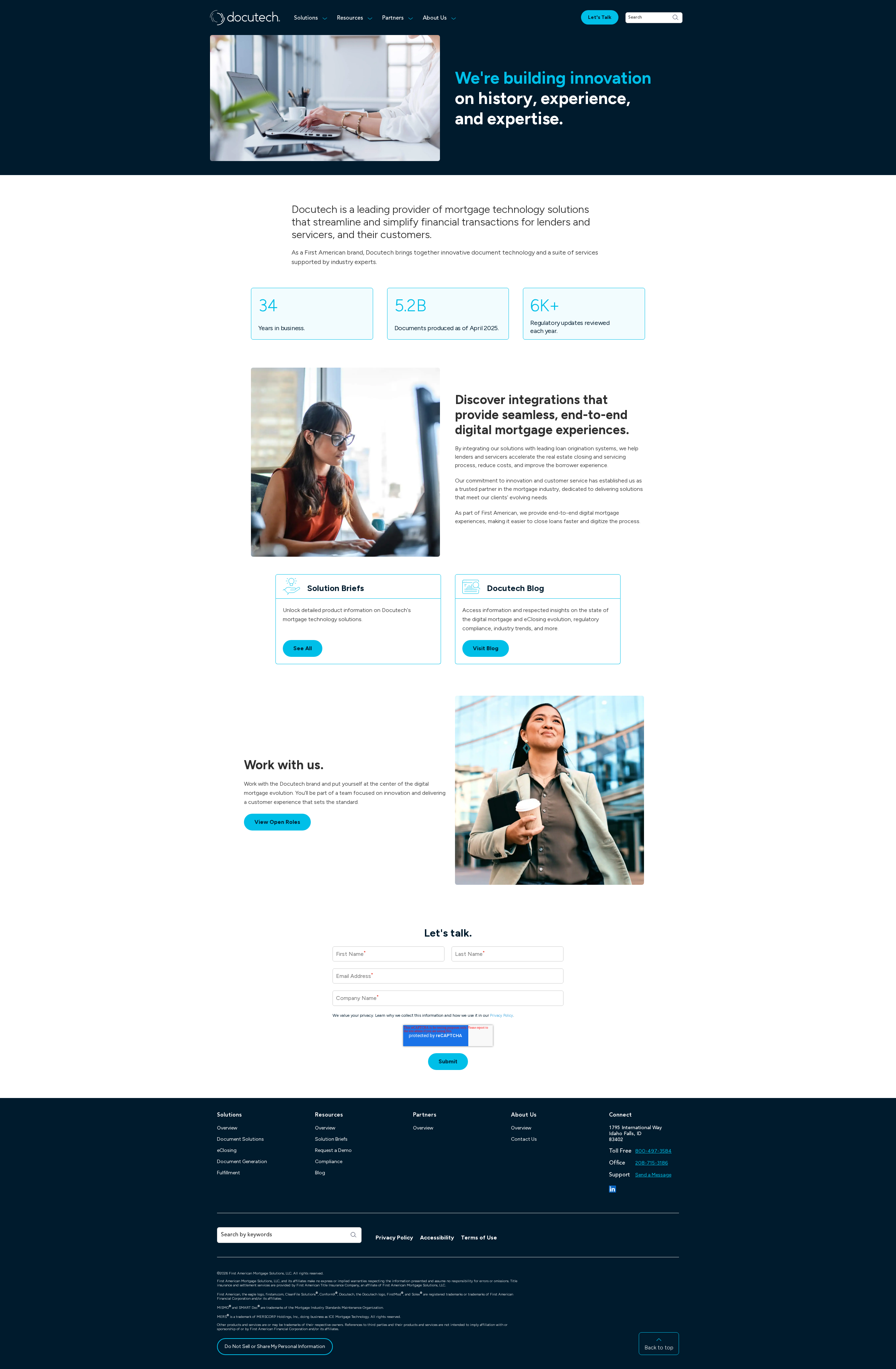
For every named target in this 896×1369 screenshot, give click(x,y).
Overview (227, 1128)
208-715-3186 (651, 1163)
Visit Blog (491, 650)
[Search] (676, 18)
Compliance (328, 1162)
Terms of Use (479, 1237)
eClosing (227, 1150)
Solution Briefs (331, 1139)
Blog (320, 1173)
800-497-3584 (653, 1151)
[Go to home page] (245, 18)
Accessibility (437, 1237)
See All (302, 648)
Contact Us (524, 1139)
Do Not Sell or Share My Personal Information (275, 1346)
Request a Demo (333, 1150)
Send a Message (653, 1175)
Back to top (658, 1347)
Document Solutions (240, 1139)
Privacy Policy (394, 1237)
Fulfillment (228, 1173)
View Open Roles (282, 821)
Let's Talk (599, 17)
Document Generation (242, 1162)
